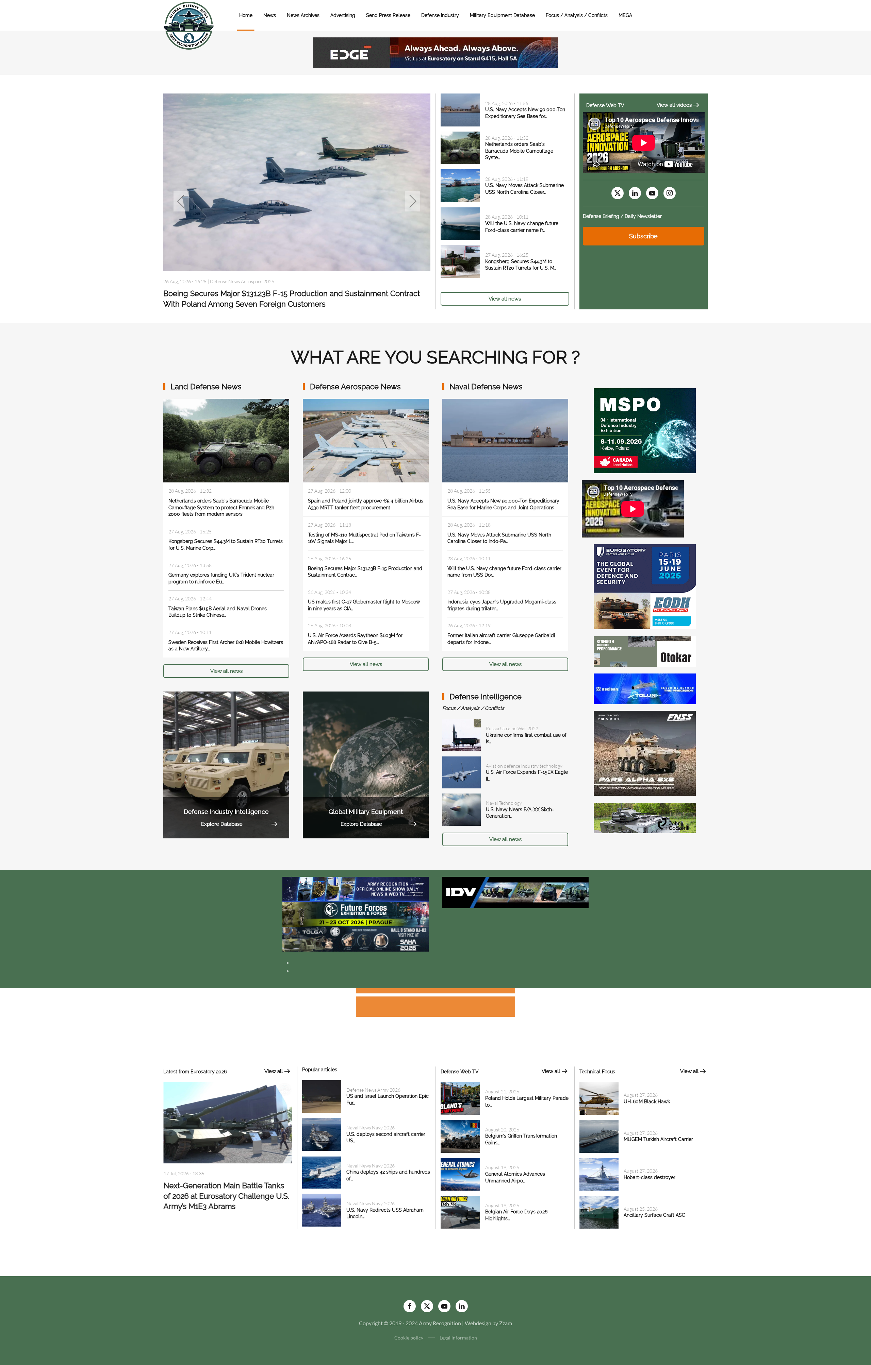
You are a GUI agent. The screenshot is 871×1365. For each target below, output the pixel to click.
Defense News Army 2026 (237, 281)
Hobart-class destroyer (649, 1177)
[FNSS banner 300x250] (645, 752)
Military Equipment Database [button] (502, 15)
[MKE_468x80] (355, 938)
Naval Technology (504, 803)
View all (273, 1071)
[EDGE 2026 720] (435, 52)
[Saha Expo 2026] (355, 888)
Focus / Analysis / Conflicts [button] (577, 15)
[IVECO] (515, 891)
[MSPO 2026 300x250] (645, 430)
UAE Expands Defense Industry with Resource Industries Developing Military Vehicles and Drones (225, 1199)
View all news (505, 299)
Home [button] (245, 15)
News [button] (269, 15)
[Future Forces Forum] (355, 913)
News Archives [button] (303, 15)
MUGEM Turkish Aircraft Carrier (658, 1139)
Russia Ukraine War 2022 (512, 728)
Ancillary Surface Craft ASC (654, 1215)
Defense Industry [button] (440, 15)
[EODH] (645, 586)
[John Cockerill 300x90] (645, 817)
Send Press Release (388, 15)
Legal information (458, 1338)
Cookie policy (408, 1338)
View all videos (674, 105)
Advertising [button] (342, 15)
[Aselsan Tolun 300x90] (645, 688)
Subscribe (643, 236)
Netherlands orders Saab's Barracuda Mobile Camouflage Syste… (519, 150)
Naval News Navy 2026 (370, 1127)
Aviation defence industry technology (524, 766)
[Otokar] (645, 650)
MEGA (625, 15)
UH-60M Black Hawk (647, 1101)
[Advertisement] (435, 991)
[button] (181, 201)
